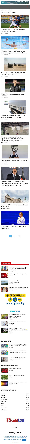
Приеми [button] (24, 439)
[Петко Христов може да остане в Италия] (15, 85)
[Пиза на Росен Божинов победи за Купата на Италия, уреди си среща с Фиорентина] (15, 21)
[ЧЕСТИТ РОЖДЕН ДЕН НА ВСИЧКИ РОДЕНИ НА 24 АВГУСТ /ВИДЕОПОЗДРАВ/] (4, 316)
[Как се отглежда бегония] (4, 370)
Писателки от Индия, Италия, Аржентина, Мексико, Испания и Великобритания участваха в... (12, 138)
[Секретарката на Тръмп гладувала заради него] (4, 323)
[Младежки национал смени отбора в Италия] (15, 151)
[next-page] (19, 236)
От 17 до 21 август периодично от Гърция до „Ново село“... (13, 73)
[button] (2, 7)
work (2, 33)
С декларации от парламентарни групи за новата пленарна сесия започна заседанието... (18, 268)
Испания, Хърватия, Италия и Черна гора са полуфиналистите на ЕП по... (14, 52)
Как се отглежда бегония (15, 368)
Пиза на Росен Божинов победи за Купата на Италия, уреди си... (13, 30)
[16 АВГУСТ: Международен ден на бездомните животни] (4, 359)
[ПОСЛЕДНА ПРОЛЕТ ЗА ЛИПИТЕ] (4, 377)
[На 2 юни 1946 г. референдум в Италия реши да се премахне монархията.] (15, 196)
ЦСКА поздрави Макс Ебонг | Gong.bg (18, 274)
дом (2, 10)
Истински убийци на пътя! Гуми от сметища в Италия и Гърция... (13, 116)
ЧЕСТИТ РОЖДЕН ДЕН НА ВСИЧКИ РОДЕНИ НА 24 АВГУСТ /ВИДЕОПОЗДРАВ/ (17, 316)
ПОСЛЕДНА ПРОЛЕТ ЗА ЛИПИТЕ (16, 375)
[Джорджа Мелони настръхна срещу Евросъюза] (15, 218)
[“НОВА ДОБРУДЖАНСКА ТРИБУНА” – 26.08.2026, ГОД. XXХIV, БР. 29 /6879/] (4, 346)
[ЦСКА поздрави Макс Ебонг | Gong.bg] (4, 275)
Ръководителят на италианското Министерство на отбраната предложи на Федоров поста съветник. (14, 183)
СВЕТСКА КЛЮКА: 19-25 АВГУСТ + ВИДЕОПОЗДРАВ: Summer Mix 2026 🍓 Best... (18, 330)
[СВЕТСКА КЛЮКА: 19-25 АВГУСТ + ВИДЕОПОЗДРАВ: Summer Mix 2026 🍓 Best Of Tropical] (4, 330)
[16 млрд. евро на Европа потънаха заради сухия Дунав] (4, 282)
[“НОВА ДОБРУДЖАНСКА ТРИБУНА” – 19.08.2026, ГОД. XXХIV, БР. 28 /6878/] (4, 352)
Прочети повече (15, 442)
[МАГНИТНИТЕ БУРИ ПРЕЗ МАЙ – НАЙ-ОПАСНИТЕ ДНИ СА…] (4, 383)
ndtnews (3, 187)
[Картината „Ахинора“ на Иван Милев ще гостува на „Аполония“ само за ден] (4, 289)
